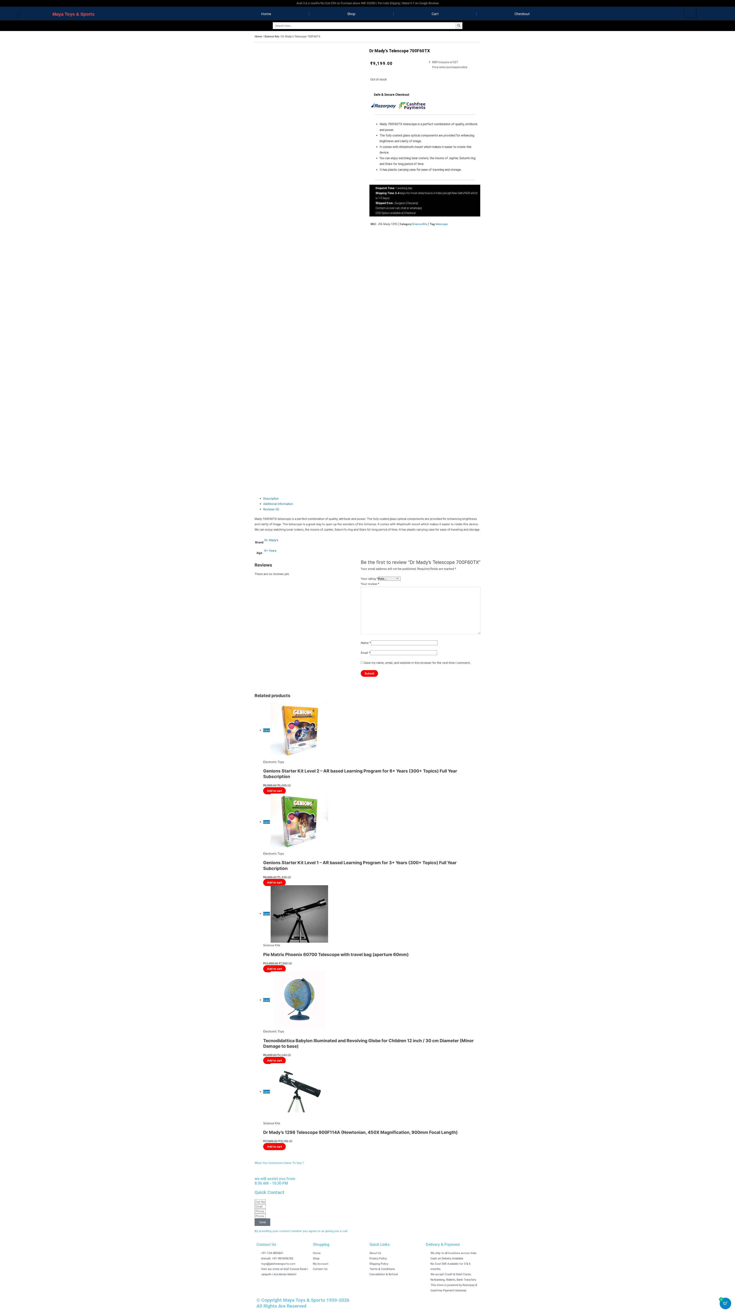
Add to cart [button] (274, 805)
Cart (435, 14)
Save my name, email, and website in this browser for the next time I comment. (417, 663)
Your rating (369, 579)
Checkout (522, 14)
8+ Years (270, 550)
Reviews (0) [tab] (271, 509)
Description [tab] (271, 498)
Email (365, 653)
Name (366, 643)
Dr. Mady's (271, 540)
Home (266, 14)
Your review (370, 584)
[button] (17, 14)
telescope (441, 224)
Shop (351, 14)
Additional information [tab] (278, 504)
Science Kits (271, 36)
